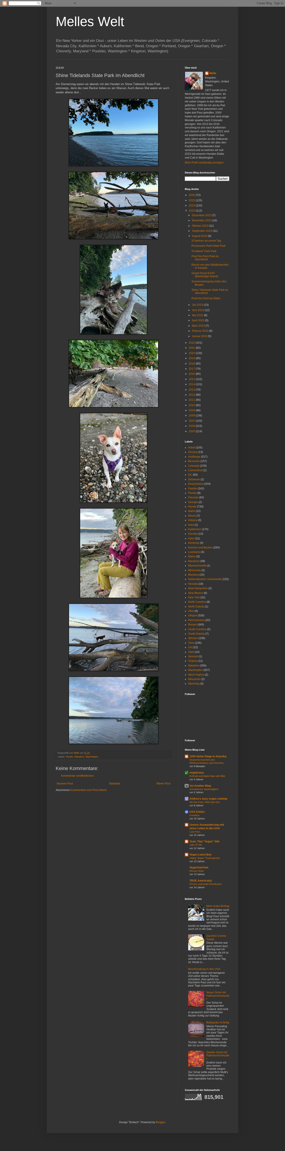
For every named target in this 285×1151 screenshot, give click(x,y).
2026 (192, 195)
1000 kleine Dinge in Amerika (207, 756)
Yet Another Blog (200, 785)
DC (190, 474)
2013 (192, 389)
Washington (92, 756)
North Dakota (196, 606)
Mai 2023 (198, 315)
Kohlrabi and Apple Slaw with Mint (207, 776)
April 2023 (198, 320)
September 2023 (202, 230)
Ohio (191, 611)
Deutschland (196, 483)
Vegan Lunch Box (200, 854)
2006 (192, 426)
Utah (191, 652)
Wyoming (194, 683)
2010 (192, 405)
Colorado (194, 465)
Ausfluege (194, 456)
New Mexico (195, 593)
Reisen (192, 624)
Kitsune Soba (196, 871)
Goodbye (194, 815)
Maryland (194, 561)
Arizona (192, 452)
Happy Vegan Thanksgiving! (204, 858)
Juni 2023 (198, 310)
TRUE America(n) (200, 880)
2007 (192, 420)
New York (194, 597)
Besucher (194, 461)
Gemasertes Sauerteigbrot (203, 789)
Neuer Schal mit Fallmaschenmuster (217, 995)
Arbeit (191, 447)
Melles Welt (90, 21)
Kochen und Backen (200, 547)
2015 (192, 379)
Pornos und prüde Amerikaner (205, 884)
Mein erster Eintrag (217, 906)
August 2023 (200, 236)
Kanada (193, 533)
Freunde (193, 497)
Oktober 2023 (200, 225)
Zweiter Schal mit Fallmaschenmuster (217, 1055)
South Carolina (197, 629)
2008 (192, 415)
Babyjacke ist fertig (217, 1022)
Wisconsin (194, 679)
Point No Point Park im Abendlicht (205, 258)
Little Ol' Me (195, 844)
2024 (192, 205)
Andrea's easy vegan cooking (208, 798)
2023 (192, 210)
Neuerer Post (65, 783)
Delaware (194, 479)
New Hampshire (198, 588)
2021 (192, 347)
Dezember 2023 (202, 215)
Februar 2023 (200, 330)
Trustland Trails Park (203, 251)
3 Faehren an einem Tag (206, 240)
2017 (192, 368)
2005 (192, 431)
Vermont (193, 656)
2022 (192, 342)
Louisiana (194, 552)
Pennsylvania (196, 620)
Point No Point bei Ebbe (205, 298)
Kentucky (193, 542)
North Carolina (197, 601)
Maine (192, 556)
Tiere (191, 642)
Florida (192, 493)
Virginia (192, 660)
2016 (192, 373)
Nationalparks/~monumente (205, 579)
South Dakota (196, 633)
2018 (192, 363)
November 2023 (202, 220)
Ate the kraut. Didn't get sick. (204, 802)
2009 (192, 410)
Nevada (193, 583)
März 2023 (199, 325)
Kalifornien (194, 529)
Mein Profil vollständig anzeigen (204, 162)
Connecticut (195, 470)
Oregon (192, 615)
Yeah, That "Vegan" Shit (204, 841)
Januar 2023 (200, 336)
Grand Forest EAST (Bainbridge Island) (204, 275)
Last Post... (195, 831)
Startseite (114, 783)
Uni (190, 647)
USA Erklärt (197, 811)
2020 (192, 353)
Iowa (191, 524)
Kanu (191, 538)
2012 (192, 394)
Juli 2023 (198, 304)
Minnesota (194, 570)
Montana (193, 574)
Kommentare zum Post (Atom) (89, 790)
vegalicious (196, 772)
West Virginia (196, 674)
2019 (192, 358)
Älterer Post (163, 783)
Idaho (191, 511)
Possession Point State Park (208, 245)
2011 (192, 399)
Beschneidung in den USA (204, 969)
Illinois (192, 515)
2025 (192, 200)
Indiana (192, 520)
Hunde (69, 756)
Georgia (193, 502)
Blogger (160, 1122)
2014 (192, 384)
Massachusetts (197, 565)
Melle (213, 73)
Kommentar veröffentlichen (77, 775)
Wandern (79, 756)
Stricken (193, 638)
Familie (192, 488)
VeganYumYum (198, 867)
